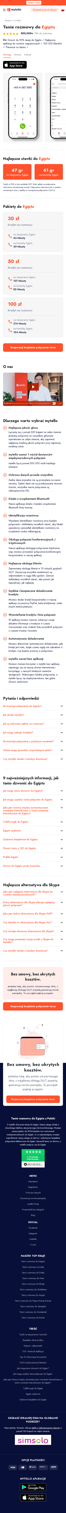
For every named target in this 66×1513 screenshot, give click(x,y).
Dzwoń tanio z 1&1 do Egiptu (19, 848)
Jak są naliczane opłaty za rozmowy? (23, 723)
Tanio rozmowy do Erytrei (33, 1317)
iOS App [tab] (7, 54)
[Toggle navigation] (4, 10)
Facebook (33, 1227)
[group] (23, 107)
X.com (33, 1244)
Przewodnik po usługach (33, 1209)
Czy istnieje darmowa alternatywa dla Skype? (28, 931)
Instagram (33, 1233)
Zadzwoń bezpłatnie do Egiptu (20, 839)
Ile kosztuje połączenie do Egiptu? (22, 706)
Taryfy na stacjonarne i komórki (33, 1334)
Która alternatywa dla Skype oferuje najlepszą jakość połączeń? (29, 904)
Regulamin (33, 1187)
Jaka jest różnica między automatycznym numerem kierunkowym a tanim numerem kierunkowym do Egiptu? (25, 810)
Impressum (33, 1181)
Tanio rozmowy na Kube (33, 1267)
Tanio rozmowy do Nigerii (33, 1261)
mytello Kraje (33, 1203)
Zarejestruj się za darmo (45, 9)
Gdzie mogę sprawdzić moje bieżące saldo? (27, 750)
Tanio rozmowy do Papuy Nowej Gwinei (33, 1300)
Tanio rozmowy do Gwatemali (33, 1312)
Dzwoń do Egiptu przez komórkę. (21, 865)
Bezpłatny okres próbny (33, 1340)
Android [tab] (17, 54)
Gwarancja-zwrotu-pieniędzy (33, 1198)
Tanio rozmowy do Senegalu (33, 1306)
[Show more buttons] (60, 403)
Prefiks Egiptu (10, 857)
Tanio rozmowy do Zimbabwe (33, 1289)
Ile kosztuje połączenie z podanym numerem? (28, 741)
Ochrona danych (33, 1192)
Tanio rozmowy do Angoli (33, 1295)
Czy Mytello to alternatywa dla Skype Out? (27, 922)
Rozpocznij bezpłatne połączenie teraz (33, 347)
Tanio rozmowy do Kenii (33, 1278)
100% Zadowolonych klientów (33, 1362)
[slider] (30, 403)
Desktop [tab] (27, 54)
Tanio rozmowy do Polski (33, 1272)
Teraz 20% (34, 2)
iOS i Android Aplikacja (33, 1351)
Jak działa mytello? (13, 714)
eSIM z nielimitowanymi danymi (46, 1427)
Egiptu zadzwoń (12, 830)
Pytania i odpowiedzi (33, 1345)
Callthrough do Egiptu (15, 821)
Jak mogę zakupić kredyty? (18, 732)
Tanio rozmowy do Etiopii (33, 1283)
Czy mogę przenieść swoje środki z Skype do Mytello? (28, 941)
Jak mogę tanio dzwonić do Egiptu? (23, 790)
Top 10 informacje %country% (33, 1357)
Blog (33, 1215)
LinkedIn (33, 1239)
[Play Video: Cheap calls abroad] (33, 387)
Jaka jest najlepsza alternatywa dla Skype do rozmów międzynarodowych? (28, 893)
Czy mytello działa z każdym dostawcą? (25, 759)
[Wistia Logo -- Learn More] (54, 403)
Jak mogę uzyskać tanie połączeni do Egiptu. (28, 799)
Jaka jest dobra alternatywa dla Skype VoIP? (28, 913)
